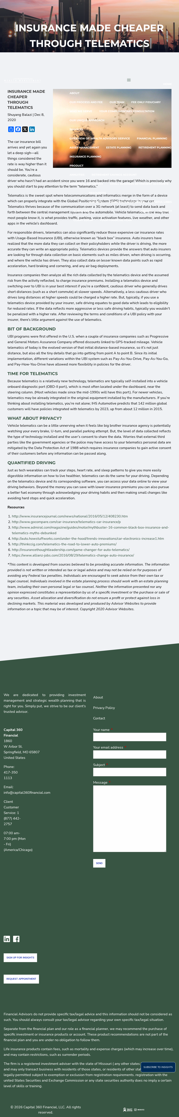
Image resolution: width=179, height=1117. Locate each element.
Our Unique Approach (87, 120)
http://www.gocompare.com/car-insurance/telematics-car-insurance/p (66, 522)
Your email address (125, 747)
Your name (118, 729)
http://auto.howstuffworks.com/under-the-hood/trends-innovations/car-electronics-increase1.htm (88, 538)
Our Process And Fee (86, 102)
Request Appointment (21, 979)
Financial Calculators (127, 202)
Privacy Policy (104, 707)
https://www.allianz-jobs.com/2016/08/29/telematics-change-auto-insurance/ (73, 555)
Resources (97, 193)
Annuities (77, 174)
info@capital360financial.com (27, 792)
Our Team (117, 102)
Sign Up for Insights (20, 957)
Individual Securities (86, 183)
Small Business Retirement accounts (139, 183)
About (74, 93)
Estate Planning (118, 147)
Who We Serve (81, 111)
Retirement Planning (154, 147)
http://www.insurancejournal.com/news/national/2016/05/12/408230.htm (70, 516)
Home (167, 84)
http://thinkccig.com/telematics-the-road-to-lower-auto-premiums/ (64, 544)
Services (76, 129)
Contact (165, 211)
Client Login (83, 220)
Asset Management (84, 147)
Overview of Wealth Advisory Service (100, 138)
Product (76, 165)
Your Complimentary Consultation (126, 111)
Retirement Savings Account (114, 174)
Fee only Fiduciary (146, 102)
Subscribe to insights (158, 1067)
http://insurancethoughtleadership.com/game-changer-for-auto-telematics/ (71, 549)
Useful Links (162, 202)
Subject (116, 765)
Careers (145, 211)
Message (117, 782)
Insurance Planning (85, 156)
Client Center (84, 211)
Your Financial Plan (116, 220)
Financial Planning (152, 138)
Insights (95, 202)
